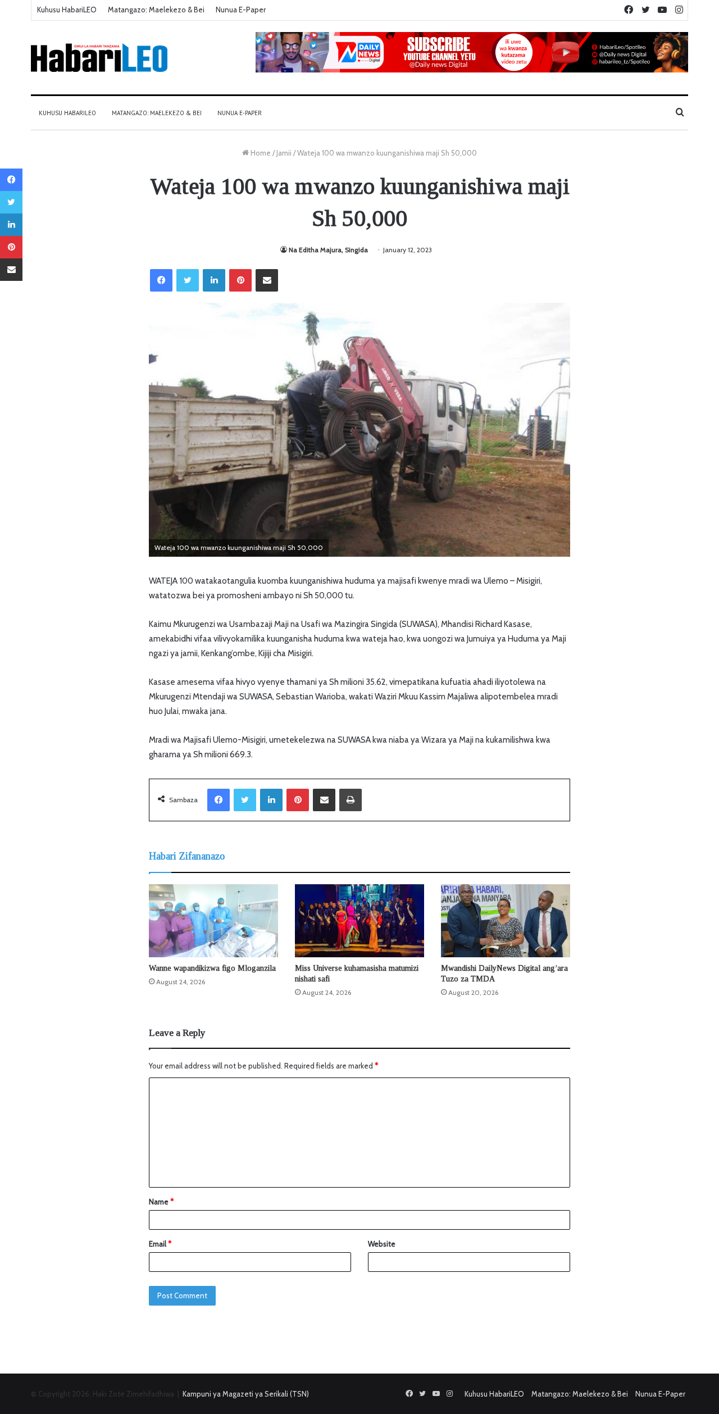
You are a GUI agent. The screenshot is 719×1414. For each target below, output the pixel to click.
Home (260, 152)
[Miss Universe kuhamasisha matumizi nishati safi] (359, 920)
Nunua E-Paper (241, 9)
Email (160, 1243)
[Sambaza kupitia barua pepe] (267, 280)
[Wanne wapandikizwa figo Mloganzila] (213, 920)
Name (161, 1201)
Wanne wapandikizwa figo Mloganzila (212, 968)
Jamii (284, 152)
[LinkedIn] (214, 280)
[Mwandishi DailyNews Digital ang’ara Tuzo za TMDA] (505, 920)
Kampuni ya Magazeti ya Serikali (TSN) (246, 1393)
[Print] (350, 800)
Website (381, 1243)
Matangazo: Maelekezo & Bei (156, 9)
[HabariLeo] (99, 57)
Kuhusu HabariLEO (67, 9)
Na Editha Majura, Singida (328, 249)
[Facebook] (161, 280)
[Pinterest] (240, 280)
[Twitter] (187, 280)
